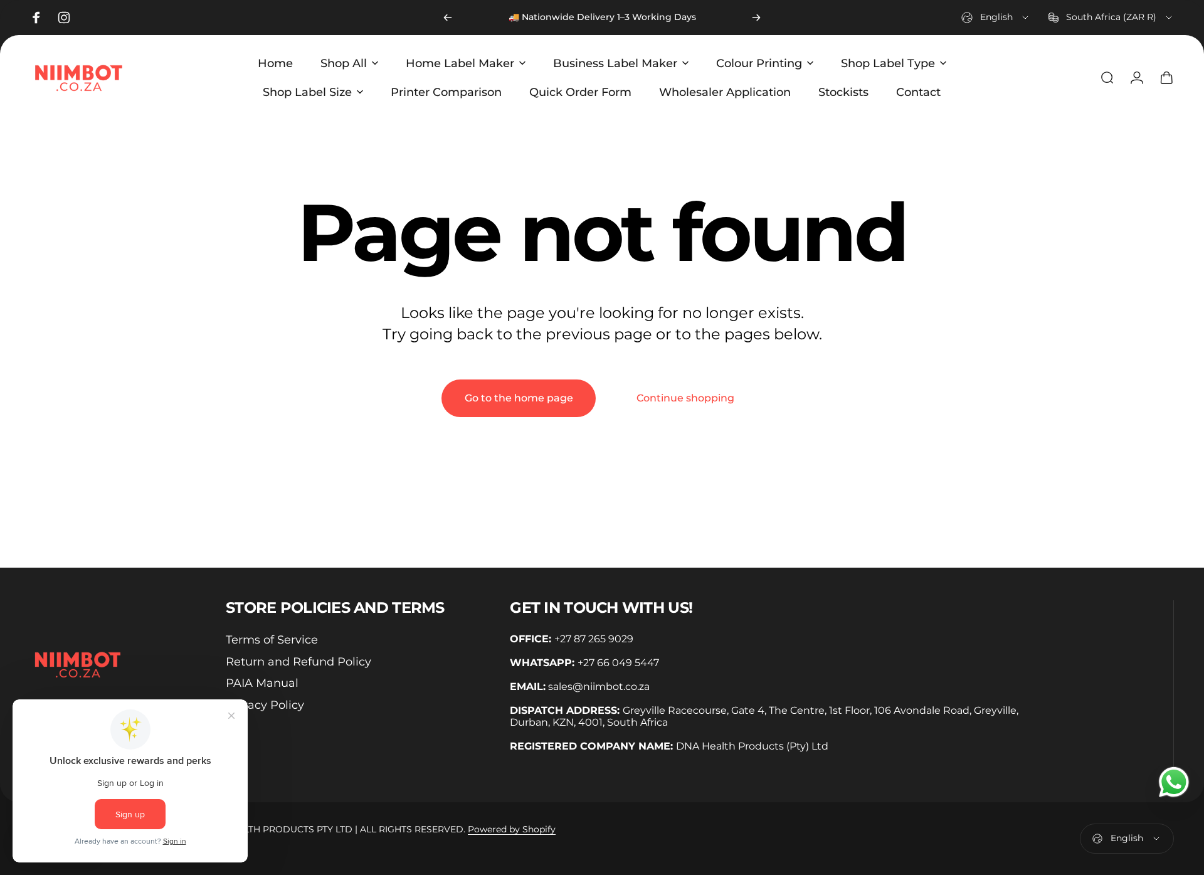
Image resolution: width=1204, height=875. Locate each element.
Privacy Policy (265, 705)
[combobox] (995, 17)
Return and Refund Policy (298, 662)
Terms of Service (272, 640)
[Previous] (448, 17)
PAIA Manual (262, 683)
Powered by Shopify (512, 829)
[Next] (756, 17)
